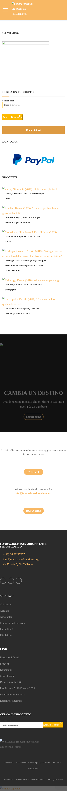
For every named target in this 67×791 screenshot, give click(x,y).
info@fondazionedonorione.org (33, 493)
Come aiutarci (33, 130)
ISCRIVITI (34, 471)
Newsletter (6, 616)
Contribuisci (7, 676)
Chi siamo (6, 604)
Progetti (4, 663)
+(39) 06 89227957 (14, 554)
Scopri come (33, 416)
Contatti (4, 610)
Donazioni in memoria (12, 694)
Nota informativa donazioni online (30, 779)
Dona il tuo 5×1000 (11, 682)
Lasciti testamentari (11, 700)
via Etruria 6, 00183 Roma (17, 564)
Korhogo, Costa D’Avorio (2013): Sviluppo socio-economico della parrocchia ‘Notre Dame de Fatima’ (25, 265)
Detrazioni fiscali (9, 657)
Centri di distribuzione (12, 623)
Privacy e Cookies (55, 779)
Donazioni (6, 669)
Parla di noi (6, 629)
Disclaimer (6, 635)
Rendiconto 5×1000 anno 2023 (17, 688)
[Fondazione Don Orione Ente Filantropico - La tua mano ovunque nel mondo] (24, 9)
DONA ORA (33, 510)
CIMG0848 (11, 33)
